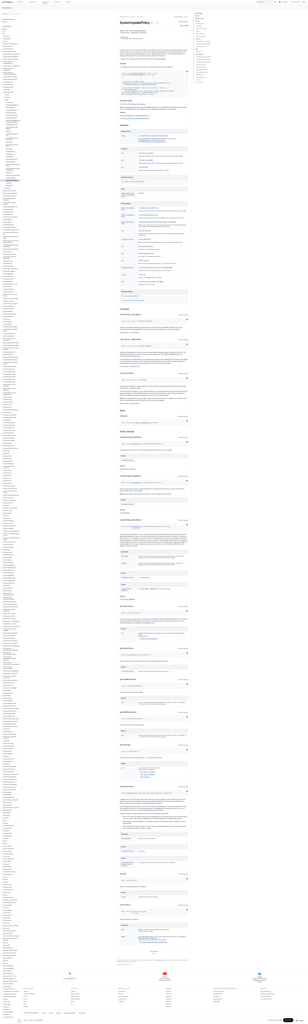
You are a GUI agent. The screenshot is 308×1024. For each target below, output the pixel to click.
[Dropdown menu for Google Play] (62, 2)
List (122, 239)
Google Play (57, 2)
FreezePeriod (129, 239)
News (25, 1001)
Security (26, 996)
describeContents (144, 230)
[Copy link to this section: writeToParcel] (132, 905)
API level (4, 31)
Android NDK (216, 1001)
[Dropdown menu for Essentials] (25, 2)
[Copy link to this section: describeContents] (135, 606)
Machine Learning (75, 993)
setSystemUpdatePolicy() (159, 54)
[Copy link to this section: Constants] (130, 309)
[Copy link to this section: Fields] (126, 411)
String (123, 274)
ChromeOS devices (123, 996)
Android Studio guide (218, 991)
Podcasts (26, 1006)
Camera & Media (75, 999)
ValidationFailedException (146, 810)
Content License (161, 960)
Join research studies (266, 999)
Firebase (58, 1013)
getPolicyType (143, 260)
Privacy (73, 1001)
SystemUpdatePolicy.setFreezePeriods (150, 140)
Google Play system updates (132, 107)
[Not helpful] (187, 17)
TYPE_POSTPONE (143, 167)
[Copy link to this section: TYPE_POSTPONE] (135, 373)
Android (26, 991)
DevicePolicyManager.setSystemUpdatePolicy (134, 115)
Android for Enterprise (29, 993)
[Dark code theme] (187, 72)
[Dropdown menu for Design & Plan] (38, 2)
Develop (45, 2)
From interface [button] (133, 181)
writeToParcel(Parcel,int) (160, 621)
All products (82, 1013)
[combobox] (264, 1)
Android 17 (168, 991)
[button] (10, 29)
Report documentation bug (267, 993)
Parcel (150, 281)
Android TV (121, 1001)
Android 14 (168, 999)
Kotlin (181, 25)
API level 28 (185, 648)
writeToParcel (143, 281)
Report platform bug (266, 991)
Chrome (51, 1013)
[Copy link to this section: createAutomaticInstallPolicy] (143, 437)
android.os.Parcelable (137, 181)
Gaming (73, 991)
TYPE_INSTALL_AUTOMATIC (146, 153)
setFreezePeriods (144, 267)
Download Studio (217, 999)
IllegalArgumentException (126, 589)
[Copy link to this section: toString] (127, 874)
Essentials (20, 2)
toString (141, 274)
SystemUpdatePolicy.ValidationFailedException (153, 136)
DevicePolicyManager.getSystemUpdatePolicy (134, 118)
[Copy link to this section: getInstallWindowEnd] (137, 680)
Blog (69, 2)
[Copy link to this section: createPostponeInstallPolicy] (142, 476)
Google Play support (266, 996)
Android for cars (122, 999)
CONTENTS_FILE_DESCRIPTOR (143, 623)
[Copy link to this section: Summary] (130, 125)
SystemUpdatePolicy (127, 267)
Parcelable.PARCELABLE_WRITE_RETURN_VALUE (153, 942)
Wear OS (120, 993)
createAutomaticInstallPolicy (148, 208)
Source (25, 999)
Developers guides (218, 993)
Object (128, 32)
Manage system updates (138, 104)
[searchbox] (11, 14)
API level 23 (185, 21)
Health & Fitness (75, 996)
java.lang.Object (124, 37)
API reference (7, 8)
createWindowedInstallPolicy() (130, 356)
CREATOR (141, 193)
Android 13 (168, 1001)
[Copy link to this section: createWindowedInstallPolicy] (143, 520)
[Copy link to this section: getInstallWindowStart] (138, 712)
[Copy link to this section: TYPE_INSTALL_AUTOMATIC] (142, 315)
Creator (123, 195)
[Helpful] (184, 17)
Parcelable (142, 32)
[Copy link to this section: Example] (127, 64)
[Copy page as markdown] (156, 23)
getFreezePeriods (144, 239)
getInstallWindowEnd (145, 246)
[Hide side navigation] (19, 1021)
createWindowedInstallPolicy (148, 222)
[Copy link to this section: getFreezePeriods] (135, 648)
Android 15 (168, 996)
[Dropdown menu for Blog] (73, 2)
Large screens (121, 991)
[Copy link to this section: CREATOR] (128, 416)
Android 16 (168, 993)
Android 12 (168, 1004)
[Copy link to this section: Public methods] (135, 432)
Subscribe (288, 1020)
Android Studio (295, 2)
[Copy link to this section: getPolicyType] (132, 745)
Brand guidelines (38, 1020)
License (31, 1020)
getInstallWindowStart (146, 253)
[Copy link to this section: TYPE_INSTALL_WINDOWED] (142, 340)
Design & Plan (32, 2)
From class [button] (130, 296)
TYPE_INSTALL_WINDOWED (146, 160)
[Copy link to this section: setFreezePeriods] (134, 787)
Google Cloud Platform (70, 1013)
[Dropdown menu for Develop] (49, 2)
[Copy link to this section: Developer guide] (133, 101)
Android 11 (168, 1006)
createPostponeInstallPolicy (148, 215)
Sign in (304, 2)
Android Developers (124, 16)
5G (72, 1004)
